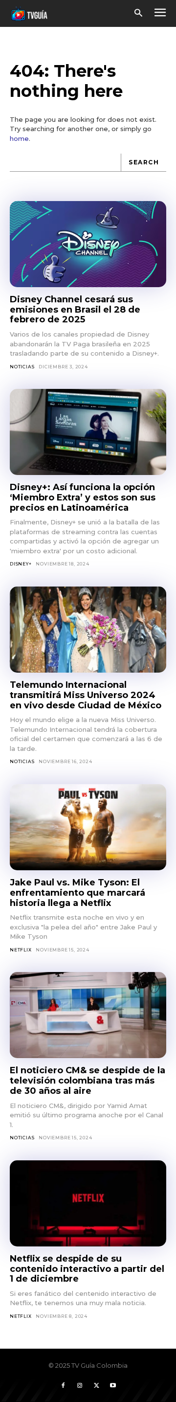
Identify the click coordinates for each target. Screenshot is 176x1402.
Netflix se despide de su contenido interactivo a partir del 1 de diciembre (87, 1268)
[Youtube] (113, 1386)
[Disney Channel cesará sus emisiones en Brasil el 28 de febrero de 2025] (88, 244)
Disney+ (21, 563)
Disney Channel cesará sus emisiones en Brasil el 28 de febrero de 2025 (75, 309)
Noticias (22, 366)
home (19, 138)
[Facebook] (63, 1386)
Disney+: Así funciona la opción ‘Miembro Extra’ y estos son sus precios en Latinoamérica (82, 497)
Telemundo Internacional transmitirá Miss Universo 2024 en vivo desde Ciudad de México (85, 694)
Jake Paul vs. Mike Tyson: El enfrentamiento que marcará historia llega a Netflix (77, 892)
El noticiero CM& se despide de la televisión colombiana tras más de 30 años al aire (87, 1080)
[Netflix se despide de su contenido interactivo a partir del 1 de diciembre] (88, 1203)
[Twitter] (96, 1386)
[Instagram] (80, 1386)
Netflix (21, 949)
